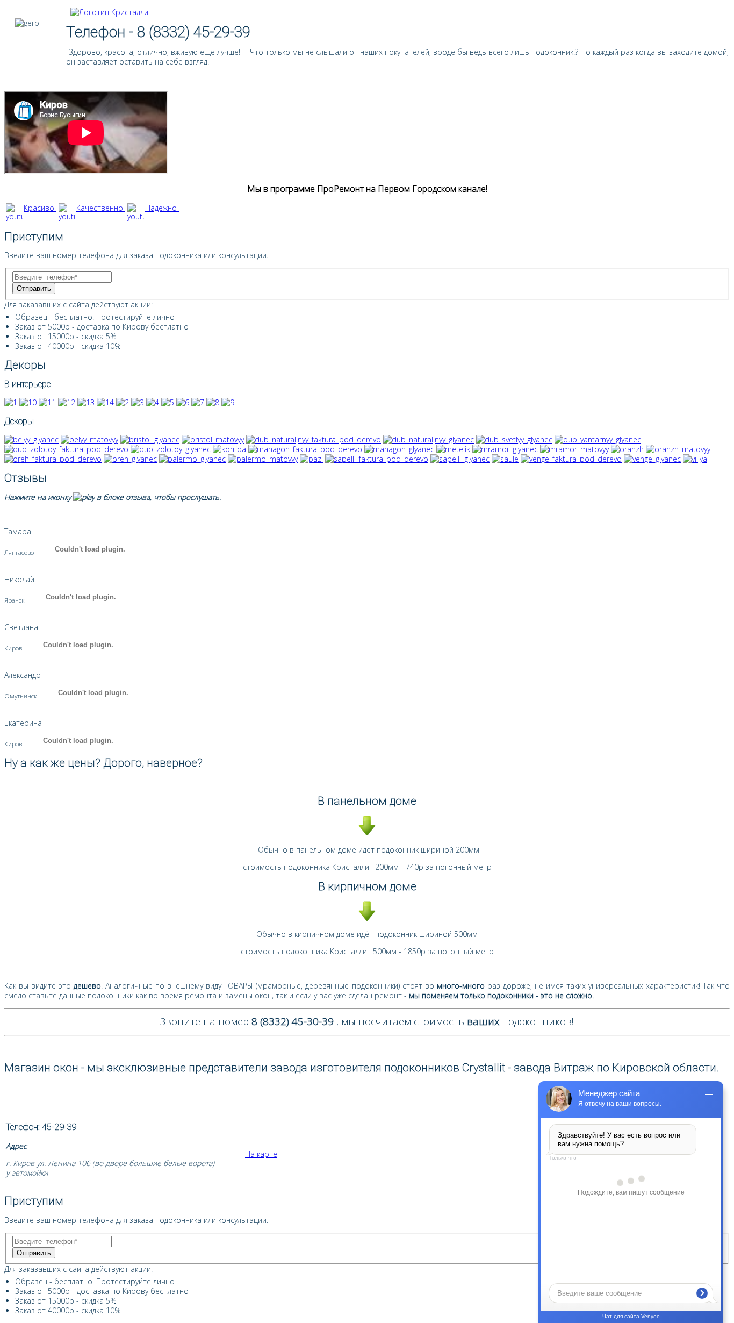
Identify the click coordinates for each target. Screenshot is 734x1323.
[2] (122, 402)
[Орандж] (627, 449)
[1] (10, 402)
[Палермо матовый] (263, 459)
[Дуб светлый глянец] (514, 439)
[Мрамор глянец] (505, 449)
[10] (28, 402)
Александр (22, 675)
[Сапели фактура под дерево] (376, 459)
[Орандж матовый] (678, 449)
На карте (261, 1154)
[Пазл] (311, 459)
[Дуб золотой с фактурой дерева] (66, 449)
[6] (182, 402)
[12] (66, 402)
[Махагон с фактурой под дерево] (305, 449)
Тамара (17, 531)
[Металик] (453, 449)
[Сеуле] (505, 459)
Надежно (162, 208)
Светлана (21, 627)
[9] (227, 402)
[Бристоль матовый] (213, 439)
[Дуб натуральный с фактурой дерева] (313, 439)
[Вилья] (695, 459)
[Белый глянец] (31, 439)
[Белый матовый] (89, 439)
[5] (167, 402)
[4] (152, 402)
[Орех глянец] (130, 459)
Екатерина (23, 723)
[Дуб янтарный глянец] (598, 439)
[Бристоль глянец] (149, 439)
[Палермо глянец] (192, 459)
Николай (19, 579)
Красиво (40, 208)
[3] (137, 402)
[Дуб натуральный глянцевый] (428, 439)
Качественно (100, 208)
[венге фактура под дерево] (571, 459)
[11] (47, 402)
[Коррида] (229, 449)
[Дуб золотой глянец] (171, 449)
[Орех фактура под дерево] (53, 459)
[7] (197, 402)
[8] (212, 402)
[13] (86, 402)
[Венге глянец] (652, 459)
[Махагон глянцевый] (399, 449)
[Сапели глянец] (460, 459)
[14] (105, 402)
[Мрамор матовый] (574, 449)
